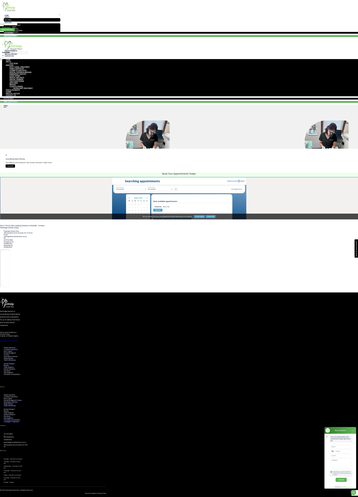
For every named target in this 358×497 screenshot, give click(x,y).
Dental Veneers (10, 37)
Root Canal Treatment (20, 67)
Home (7, 15)
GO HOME (10, 166)
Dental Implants (17, 78)
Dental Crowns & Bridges (21, 72)
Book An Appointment (356, 248)
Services (8, 22)
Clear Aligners (16, 86)
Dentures (14, 83)
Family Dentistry (17, 69)
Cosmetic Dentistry (18, 70)
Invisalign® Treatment (23, 88)
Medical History (11, 54)
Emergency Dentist (18, 74)
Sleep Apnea (9, 34)
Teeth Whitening (17, 81)
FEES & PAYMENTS (13, 90)
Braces (13, 85)
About (7, 17)
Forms (8, 92)
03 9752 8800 (6, 28)
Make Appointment (7, 29)
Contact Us (9, 56)
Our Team (8, 20)
